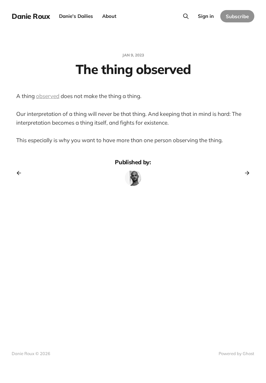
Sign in (206, 16)
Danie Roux (31, 16)
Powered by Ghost (236, 353)
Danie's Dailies (76, 16)
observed (47, 96)
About (109, 16)
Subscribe (237, 16)
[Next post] (245, 173)
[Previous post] (21, 173)
